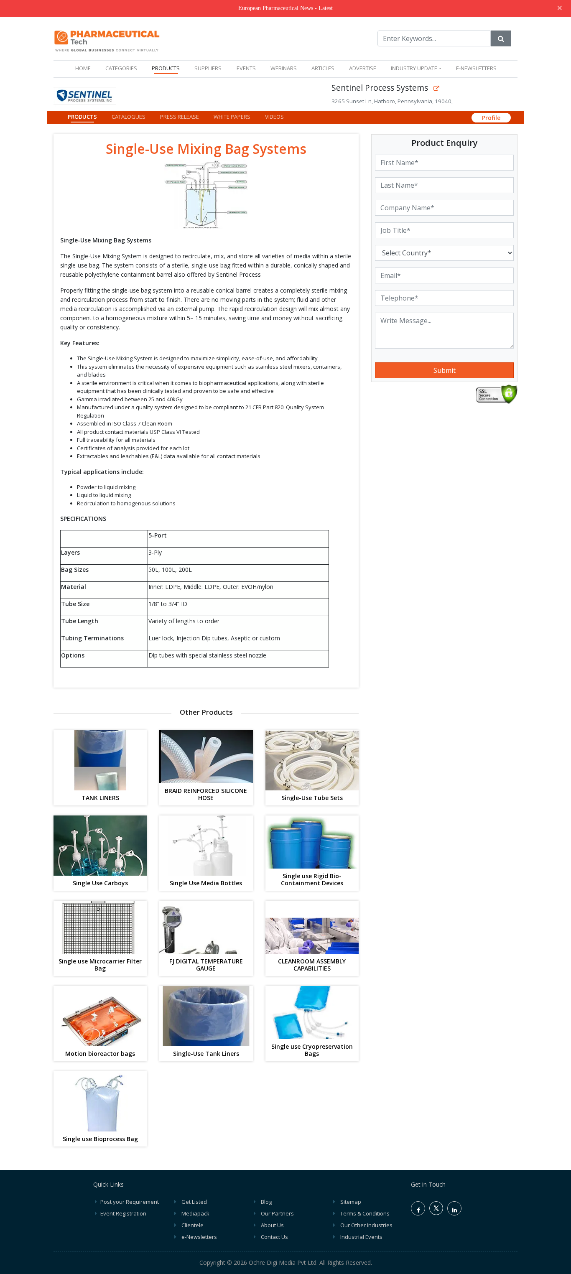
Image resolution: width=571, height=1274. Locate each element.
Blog (266, 1201)
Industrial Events (361, 1237)
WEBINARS (283, 68)
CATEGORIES (121, 68)
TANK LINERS (100, 798)
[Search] (501, 38)
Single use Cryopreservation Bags (312, 1050)
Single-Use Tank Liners (206, 1053)
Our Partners (277, 1213)
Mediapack (195, 1213)
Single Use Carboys (100, 883)
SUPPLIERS (208, 68)
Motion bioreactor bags (100, 1053)
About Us (272, 1225)
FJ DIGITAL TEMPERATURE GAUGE (206, 965)
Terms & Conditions (365, 1213)
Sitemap (350, 1201)
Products (82, 116)
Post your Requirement (129, 1201)
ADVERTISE (362, 68)
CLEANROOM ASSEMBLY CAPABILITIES (312, 965)
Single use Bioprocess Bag (100, 1139)
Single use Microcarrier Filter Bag (100, 965)
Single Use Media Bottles (206, 883)
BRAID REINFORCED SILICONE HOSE (206, 794)
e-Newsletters (476, 68)
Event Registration (123, 1213)
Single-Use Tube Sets (312, 798)
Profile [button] (491, 118)
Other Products (206, 712)
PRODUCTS (166, 68)
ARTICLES (322, 68)
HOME (84, 68)
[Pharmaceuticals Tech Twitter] (436, 1213)
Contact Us (274, 1237)
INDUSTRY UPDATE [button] (414, 68)
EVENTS (246, 68)
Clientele (192, 1225)
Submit (444, 370)
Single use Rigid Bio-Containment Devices (312, 880)
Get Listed (194, 1201)
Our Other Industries (366, 1225)
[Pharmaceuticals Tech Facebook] (418, 1208)
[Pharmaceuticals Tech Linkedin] (454, 1208)
